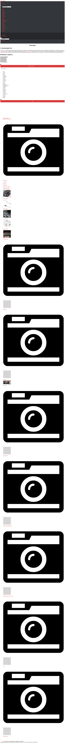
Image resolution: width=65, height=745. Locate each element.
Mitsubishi (4, 21)
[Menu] (0, 5)
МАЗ (3, 30)
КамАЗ (3, 29)
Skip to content (2, 0)
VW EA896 (5, 185)
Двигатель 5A (5, 455)
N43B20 (4, 379)
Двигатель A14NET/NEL (7, 525)
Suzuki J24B (5, 218)
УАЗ (3, 10)
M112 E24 (5, 309)
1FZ (4, 666)
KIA (3, 17)
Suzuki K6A (5, 198)
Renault (3, 23)
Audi (2, 51)
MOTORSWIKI (2, 3)
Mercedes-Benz (5, 20)
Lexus (3, 18)
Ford (3, 14)
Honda (3, 15)
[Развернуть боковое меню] (0, 64)
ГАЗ (3, 8)
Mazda (3, 19)
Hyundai (3, 16)
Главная (3, 34)
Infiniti (4, 81)
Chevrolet (4, 12)
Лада (3, 9)
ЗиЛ (3, 28)
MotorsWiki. (4, 741)
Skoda (3, 24)
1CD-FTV (5, 182)
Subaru (3, 25)
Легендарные (4, 36)
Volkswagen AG (28, 51)
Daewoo (3, 13)
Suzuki (3, 26)
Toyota (3, 27)
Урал (3, 31)
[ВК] (36, 66)
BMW (4, 75)
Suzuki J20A (5, 208)
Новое (3, 35)
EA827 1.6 (5, 385)
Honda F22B (5, 736)
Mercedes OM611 (6, 188)
